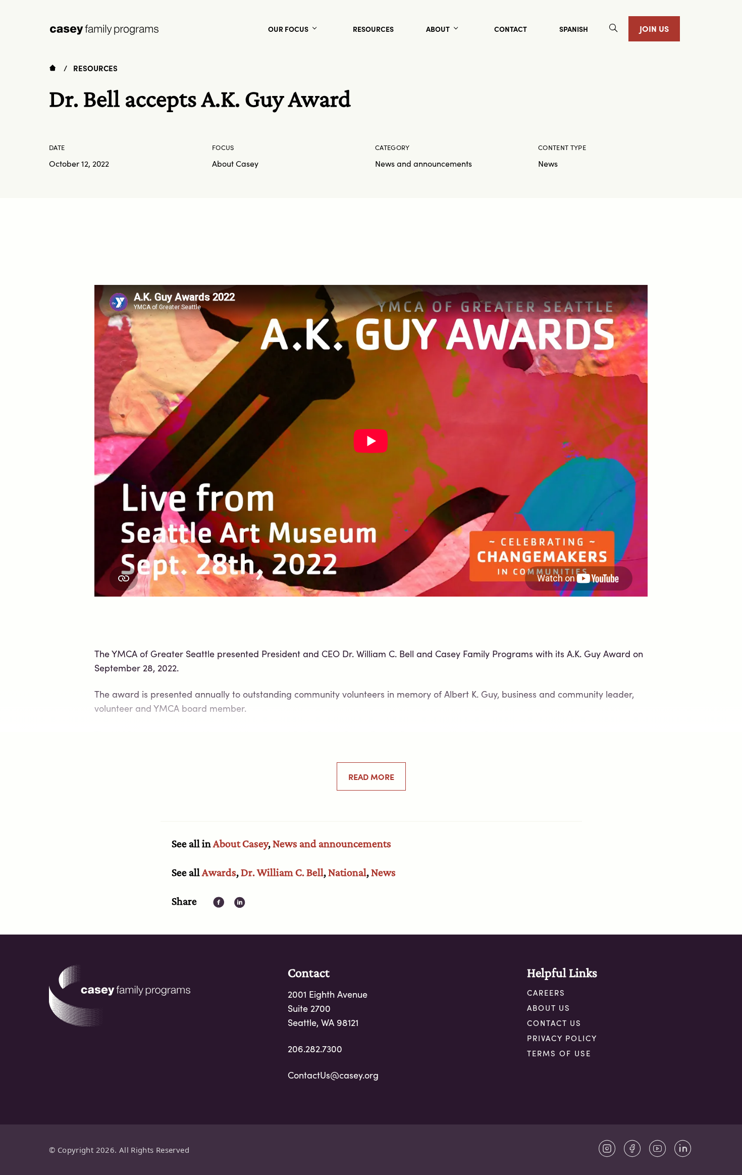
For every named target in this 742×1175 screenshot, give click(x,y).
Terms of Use (559, 1053)
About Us (548, 1008)
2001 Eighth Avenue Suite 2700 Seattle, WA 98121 (327, 1008)
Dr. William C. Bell (282, 872)
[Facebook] (632, 1148)
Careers (546, 993)
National (347, 872)
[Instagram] (607, 1148)
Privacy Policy (562, 1038)
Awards (219, 872)
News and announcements (332, 843)
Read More (371, 776)
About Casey (240, 843)
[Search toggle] (613, 29)
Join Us (654, 28)
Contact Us (554, 1023)
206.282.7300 (315, 1049)
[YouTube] (658, 1148)
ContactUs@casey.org (333, 1075)
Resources (95, 68)
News (383, 872)
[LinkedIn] (683, 1148)
